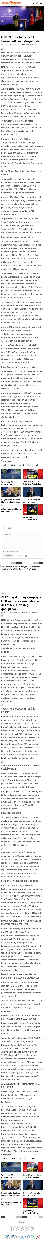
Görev (13, 465)
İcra (19, 1158)
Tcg (26, 1158)
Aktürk (5, 465)
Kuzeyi (21, 465)
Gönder (8, 556)
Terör (36, 465)
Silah (29, 465)
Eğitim (5, 1158)
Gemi (13, 1158)
